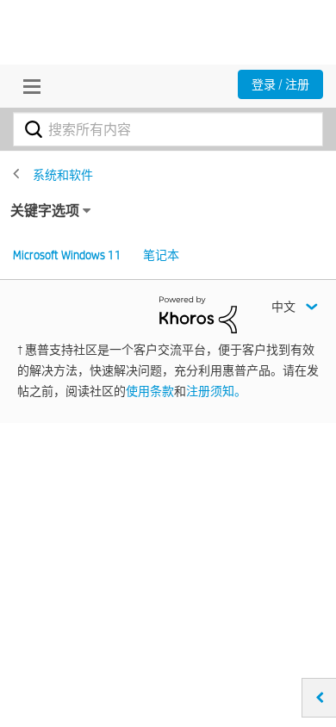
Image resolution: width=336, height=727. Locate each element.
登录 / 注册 (280, 84)
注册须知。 (216, 391)
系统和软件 (63, 175)
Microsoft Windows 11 (67, 255)
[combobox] (168, 129)
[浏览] (27, 86)
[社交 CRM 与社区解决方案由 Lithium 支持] (198, 313)
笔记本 (161, 255)
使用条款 (150, 391)
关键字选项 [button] (44, 211)
